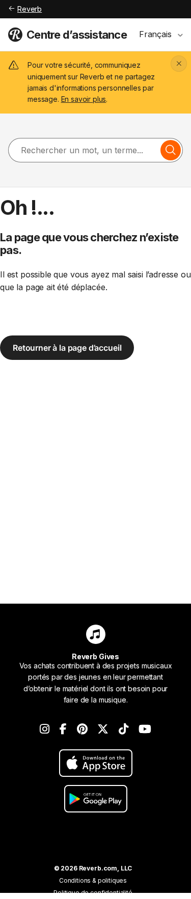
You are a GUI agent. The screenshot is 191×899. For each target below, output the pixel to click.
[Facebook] (63, 729)
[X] (103, 729)
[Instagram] (44, 729)
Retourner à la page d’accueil (67, 348)
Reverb (29, 9)
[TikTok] (123, 729)
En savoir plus (83, 99)
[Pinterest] (82, 729)
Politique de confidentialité (92, 892)
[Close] (179, 63)
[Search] (170, 150)
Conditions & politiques (93, 880)
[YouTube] (144, 729)
